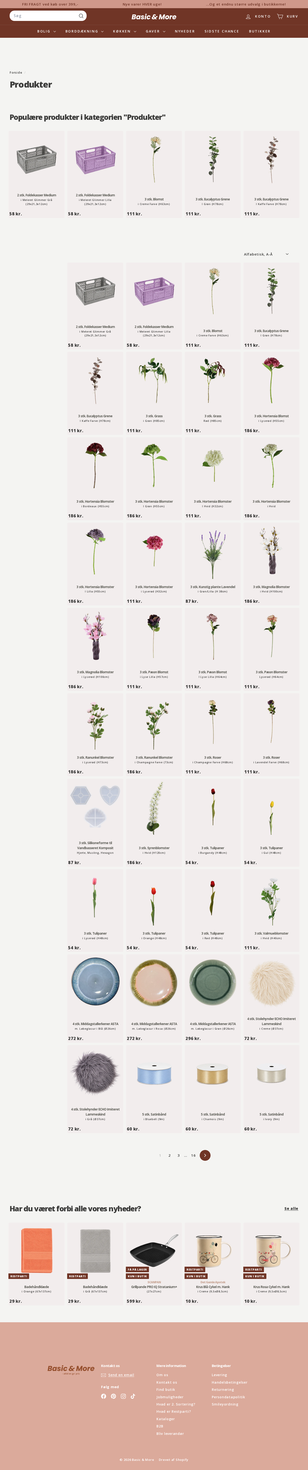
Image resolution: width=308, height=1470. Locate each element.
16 (193, 1155)
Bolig (44, 31)
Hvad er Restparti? (173, 1411)
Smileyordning (225, 1404)
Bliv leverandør (170, 1433)
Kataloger (165, 1419)
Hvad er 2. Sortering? (175, 1404)
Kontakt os (166, 1382)
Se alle (291, 1208)
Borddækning (82, 31)
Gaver (154, 31)
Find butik (165, 1389)
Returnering (223, 1389)
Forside (16, 72)
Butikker (260, 31)
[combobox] (48, 16)
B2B (159, 1426)
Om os (162, 1375)
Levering (219, 1375)
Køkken (123, 31)
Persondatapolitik (228, 1397)
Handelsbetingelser (230, 1382)
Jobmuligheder (170, 1397)
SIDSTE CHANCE (222, 31)
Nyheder (185, 31)
